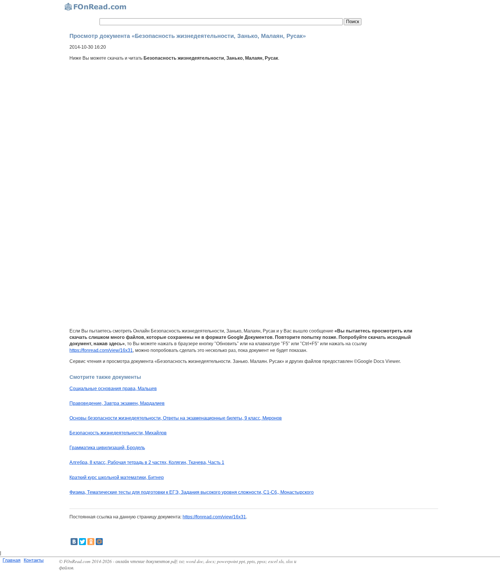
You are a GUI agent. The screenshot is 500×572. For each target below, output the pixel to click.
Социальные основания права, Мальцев (113, 388)
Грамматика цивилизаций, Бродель (107, 447)
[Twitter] (82, 541)
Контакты (34, 560)
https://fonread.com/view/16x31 (101, 350)
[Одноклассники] (90, 541)
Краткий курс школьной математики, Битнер (116, 477)
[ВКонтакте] (74, 541)
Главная (12, 560)
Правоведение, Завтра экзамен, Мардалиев (117, 403)
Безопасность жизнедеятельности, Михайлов (118, 432)
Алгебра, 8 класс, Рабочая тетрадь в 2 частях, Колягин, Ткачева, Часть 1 (146, 462)
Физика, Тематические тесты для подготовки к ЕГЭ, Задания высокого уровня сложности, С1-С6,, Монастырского (191, 492)
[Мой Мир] (99, 541)
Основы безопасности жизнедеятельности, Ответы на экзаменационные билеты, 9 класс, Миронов (175, 418)
